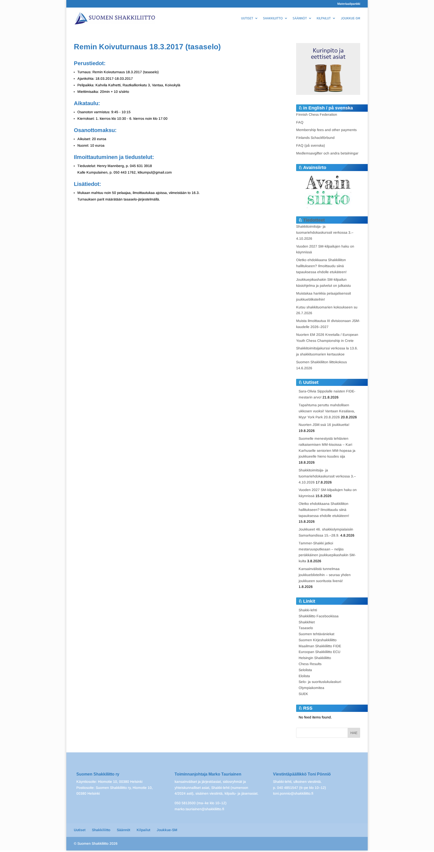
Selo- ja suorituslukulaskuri (320, 682)
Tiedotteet (314, 220)
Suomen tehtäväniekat (316, 634)
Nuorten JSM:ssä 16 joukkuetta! (324, 425)
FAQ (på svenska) (310, 145)
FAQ (299, 122)
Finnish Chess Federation (316, 114)
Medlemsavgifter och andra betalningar (327, 153)
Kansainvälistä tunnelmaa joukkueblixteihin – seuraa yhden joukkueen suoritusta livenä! (325, 575)
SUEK (303, 694)
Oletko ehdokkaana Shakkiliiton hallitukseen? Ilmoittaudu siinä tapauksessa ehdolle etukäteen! (321, 266)
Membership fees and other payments (326, 130)
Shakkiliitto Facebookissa (319, 616)
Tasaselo (306, 628)
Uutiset (247, 18)
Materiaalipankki (348, 4)
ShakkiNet (307, 622)
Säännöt (300, 18)
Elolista (304, 676)
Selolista (305, 670)
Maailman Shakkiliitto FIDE (320, 646)
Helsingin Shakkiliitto (315, 658)
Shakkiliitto (273, 18)
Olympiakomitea (311, 688)
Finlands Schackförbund (315, 138)
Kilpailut (324, 18)
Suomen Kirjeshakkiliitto (318, 640)
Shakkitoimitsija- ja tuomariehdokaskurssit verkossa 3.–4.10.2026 (324, 232)
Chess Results (310, 664)
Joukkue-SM (350, 18)
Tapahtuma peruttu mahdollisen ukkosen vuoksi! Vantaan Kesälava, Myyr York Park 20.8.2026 (327, 411)
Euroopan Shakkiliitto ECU (319, 652)
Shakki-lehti (308, 610)
